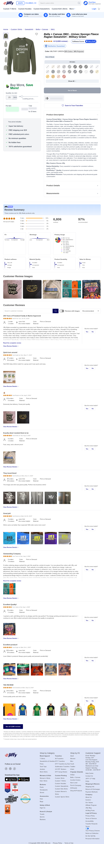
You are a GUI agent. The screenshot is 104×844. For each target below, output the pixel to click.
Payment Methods (92, 792)
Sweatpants (44, 790)
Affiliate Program (91, 805)
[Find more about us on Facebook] (6, 768)
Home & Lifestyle (46, 811)
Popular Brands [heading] (76, 772)
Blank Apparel (45, 756)
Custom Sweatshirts (61, 786)
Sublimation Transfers (62, 766)
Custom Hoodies (60, 783)
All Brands (73, 788)
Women (72, 758)
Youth (72, 764)
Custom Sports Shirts (62, 797)
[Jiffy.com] (8, 3)
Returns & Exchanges (93, 789)
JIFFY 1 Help (90, 778)
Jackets (42, 769)
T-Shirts (42, 758)
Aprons (42, 817)
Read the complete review (12, 343)
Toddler (72, 766)
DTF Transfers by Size (62, 764)
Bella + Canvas (75, 777)
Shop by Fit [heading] (75, 753)
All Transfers (59, 758)
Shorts (42, 792)
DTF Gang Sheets (61, 772)
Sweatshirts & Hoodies (47, 761)
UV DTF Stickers (60, 769)
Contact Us (89, 776)
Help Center (90, 773)
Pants (42, 787)
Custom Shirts (59, 778)
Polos (41, 764)
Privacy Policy (90, 816)
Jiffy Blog (89, 808)
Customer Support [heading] (93, 753)
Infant (72, 769)
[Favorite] (36, 34)
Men (71, 761)
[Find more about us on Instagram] (10, 768)
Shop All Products (76, 790)
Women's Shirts (45, 778)
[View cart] (99, 8)
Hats (41, 799)
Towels (42, 814)
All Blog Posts (90, 810)
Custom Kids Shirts (61, 789)
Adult (72, 756)
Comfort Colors (75, 780)
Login (94, 9)
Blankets (43, 819)
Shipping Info (90, 786)
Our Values (89, 802)
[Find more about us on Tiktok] (14, 768)
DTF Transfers (60, 761)
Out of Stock (72, 90)
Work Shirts (44, 772)
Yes (87, 332)
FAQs (87, 781)
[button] (21, 56)
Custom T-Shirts (60, 781)
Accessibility (90, 821)
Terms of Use (68, 843)
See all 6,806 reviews (13, 726)
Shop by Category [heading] (47, 753)
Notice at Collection (92, 833)
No (93, 332)
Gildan (72, 775)
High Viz (42, 808)
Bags (41, 801)
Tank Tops (43, 766)
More (71, 9)
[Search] (79, 3)
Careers (88, 800)
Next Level (73, 782)
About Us (89, 797)
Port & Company (75, 785)
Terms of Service (91, 818)
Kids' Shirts (43, 781)
